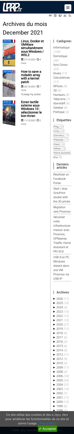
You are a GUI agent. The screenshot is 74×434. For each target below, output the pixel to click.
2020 (59, 324)
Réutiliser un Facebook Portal (61, 179)
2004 (59, 384)
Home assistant (62, 152)
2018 (59, 333)
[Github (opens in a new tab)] (50, 15)
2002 (59, 393)
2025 (59, 303)
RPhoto (58, 86)
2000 (59, 402)
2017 (59, 337)
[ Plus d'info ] (47, 423)
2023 (59, 311)
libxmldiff (59, 103)
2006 (59, 376)
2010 (59, 363)
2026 (59, 298)
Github (57, 148)
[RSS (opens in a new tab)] (69, 15)
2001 (59, 397)
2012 (59, 359)
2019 (59, 329)
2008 (59, 371)
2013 (59, 354)
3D (55, 90)
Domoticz (59, 135)
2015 (59, 346)
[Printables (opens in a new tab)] (65, 15)
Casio (57, 144)
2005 (59, 380)
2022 (59, 316)
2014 (59, 350)
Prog (56, 126)
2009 (59, 367)
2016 (59, 341)
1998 (59, 410)
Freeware (58, 139)
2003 (59, 389)
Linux (56, 131)
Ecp (56, 157)
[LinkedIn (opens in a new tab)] (55, 15)
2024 (59, 307)
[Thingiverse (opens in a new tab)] (60, 15)
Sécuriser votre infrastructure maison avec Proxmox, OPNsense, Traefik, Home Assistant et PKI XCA (62, 234)
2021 (59, 320)
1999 (59, 406)
